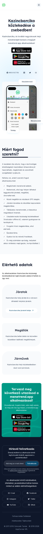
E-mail (13, 493)
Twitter (33, 499)
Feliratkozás (31, 463)
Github (33, 505)
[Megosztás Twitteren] (30, 72)
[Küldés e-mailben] (36, 72)
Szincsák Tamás (20, 526)
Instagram (12, 499)
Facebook (33, 493)
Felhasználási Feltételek (21, 516)
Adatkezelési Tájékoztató (21, 521)
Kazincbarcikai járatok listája (20, 310)
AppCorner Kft (21, 529)
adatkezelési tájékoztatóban (18, 470)
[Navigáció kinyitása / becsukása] (39, 5)
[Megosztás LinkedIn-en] (24, 72)
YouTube (13, 505)
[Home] (3, 5)
